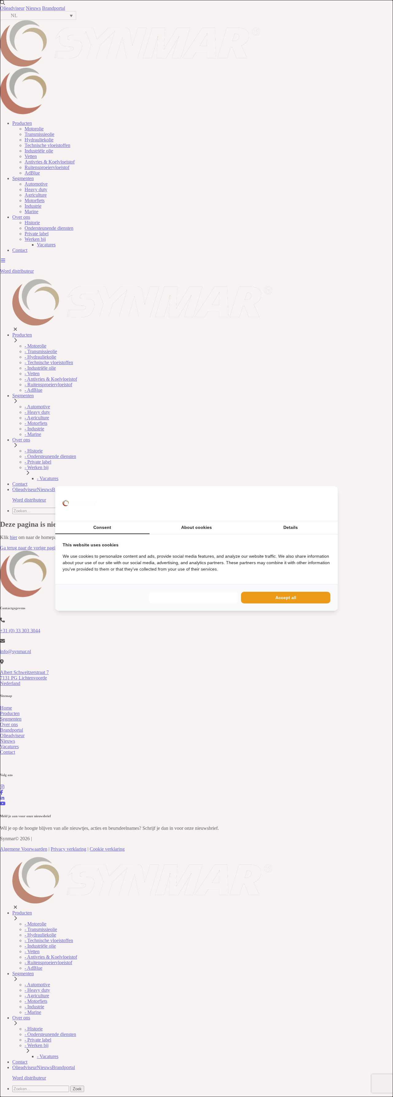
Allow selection (193, 597)
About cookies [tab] (196, 527)
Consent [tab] (102, 527)
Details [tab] (290, 527)
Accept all (285, 597)
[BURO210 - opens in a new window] (307, 503)
